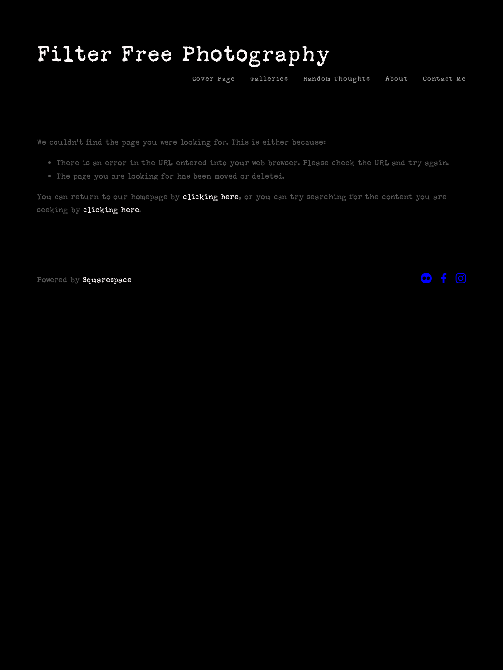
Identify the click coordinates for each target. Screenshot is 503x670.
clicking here (211, 196)
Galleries (269, 79)
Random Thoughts (336, 79)
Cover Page (213, 79)
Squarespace (107, 279)
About (396, 79)
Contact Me (444, 79)
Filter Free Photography (184, 54)
